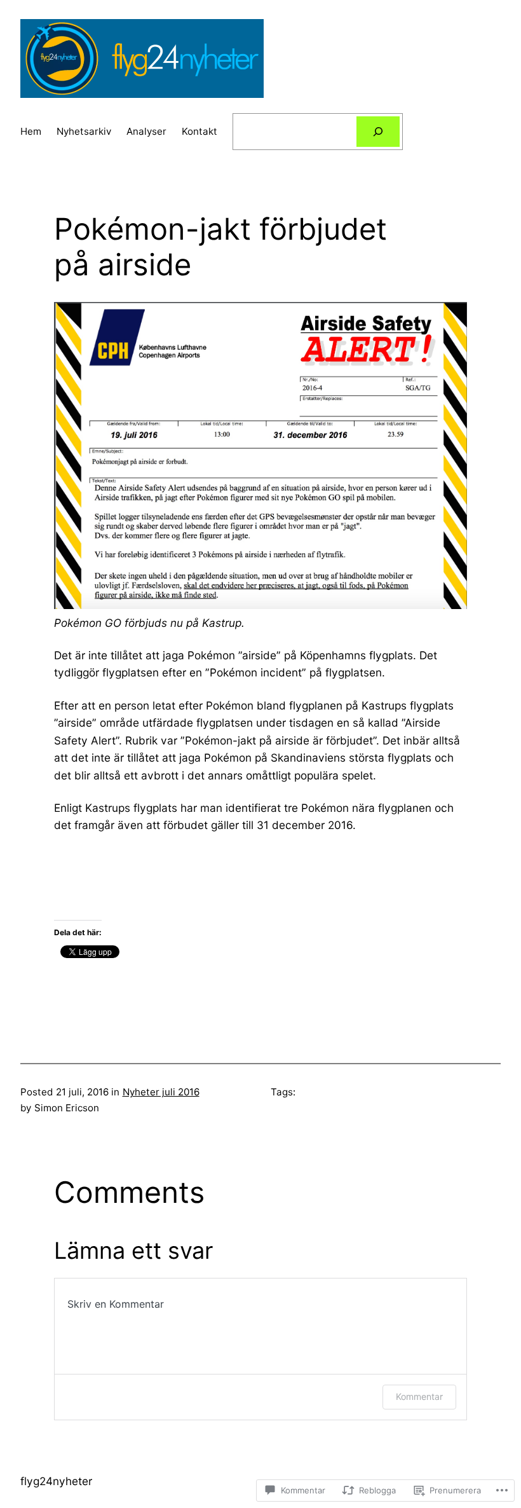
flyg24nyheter (56, 1481)
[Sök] (378, 131)
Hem (30, 131)
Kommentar (419, 1396)
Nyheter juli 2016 (161, 1092)
